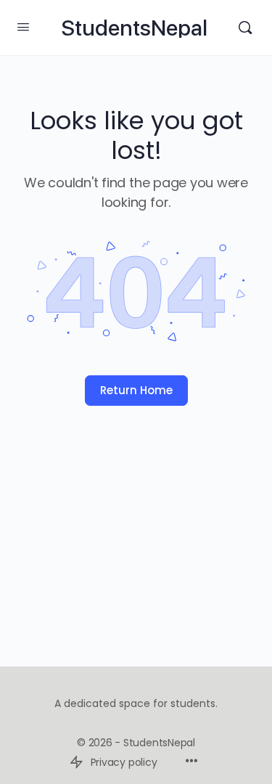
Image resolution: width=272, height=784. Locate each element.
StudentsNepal (134, 28)
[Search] (245, 27)
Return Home (136, 390)
